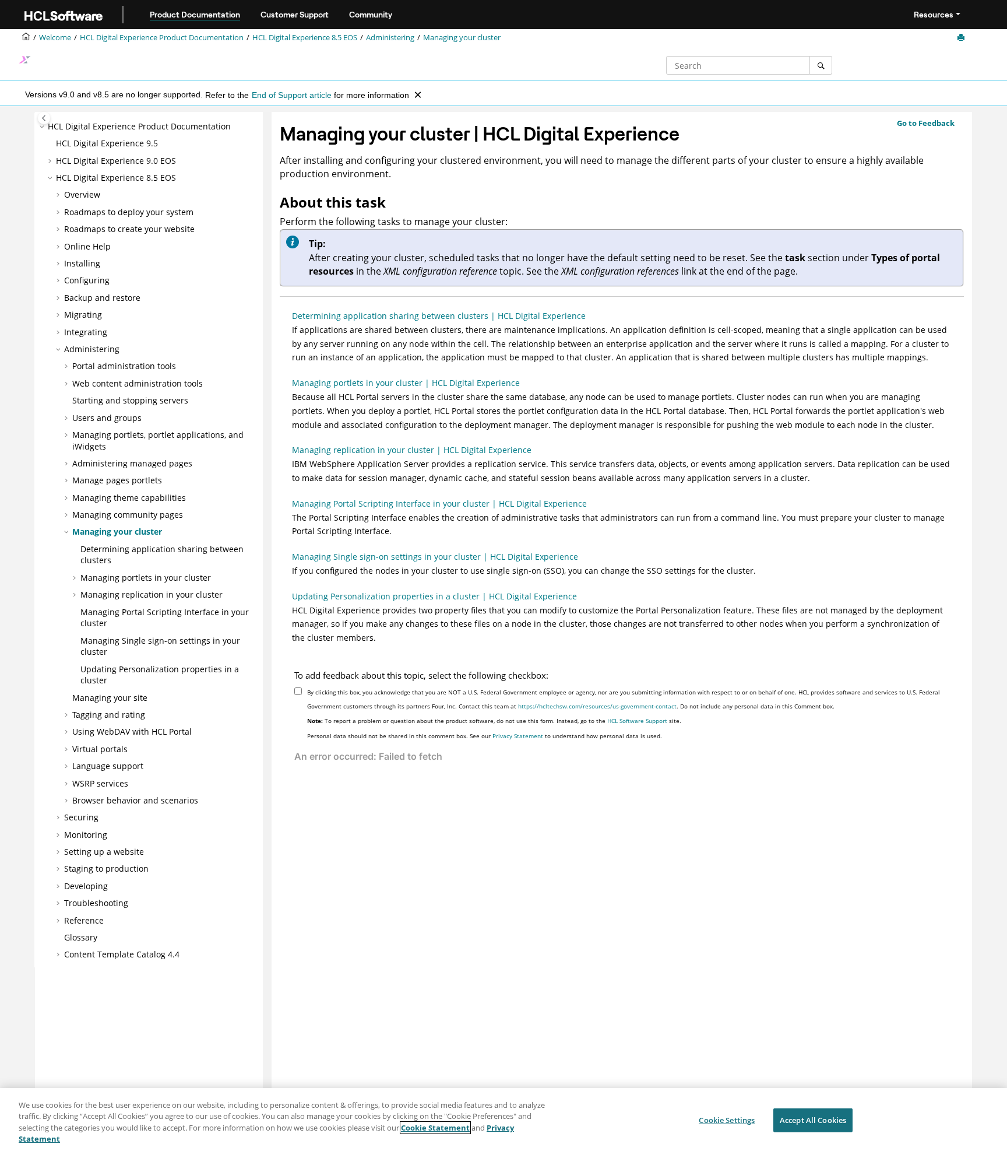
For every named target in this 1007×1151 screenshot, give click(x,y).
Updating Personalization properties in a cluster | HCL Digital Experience (434, 596)
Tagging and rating (108, 714)
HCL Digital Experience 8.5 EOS (304, 38)
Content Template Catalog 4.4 (121, 954)
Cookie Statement (435, 1127)
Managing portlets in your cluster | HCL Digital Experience (406, 382)
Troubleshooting (96, 902)
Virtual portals (100, 749)
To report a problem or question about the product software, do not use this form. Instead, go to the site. (494, 721)
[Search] (820, 65)
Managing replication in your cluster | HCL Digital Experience (411, 449)
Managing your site (109, 697)
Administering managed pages (132, 463)
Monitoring (85, 834)
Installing (82, 263)
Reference (84, 920)
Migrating (83, 314)
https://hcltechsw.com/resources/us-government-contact (597, 706)
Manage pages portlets (117, 480)
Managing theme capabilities (129, 497)
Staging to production (106, 868)
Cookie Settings (727, 1120)
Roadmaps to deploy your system (128, 211)
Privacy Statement (517, 736)
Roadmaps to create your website (129, 228)
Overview (82, 194)
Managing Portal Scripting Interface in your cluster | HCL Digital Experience (439, 503)
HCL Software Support (637, 721)
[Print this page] (962, 37)
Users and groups (107, 417)
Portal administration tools (124, 365)
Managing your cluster (462, 38)
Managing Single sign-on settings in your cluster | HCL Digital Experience (435, 556)
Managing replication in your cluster (151, 594)
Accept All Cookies (813, 1120)
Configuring (87, 280)
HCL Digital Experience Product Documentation (162, 38)
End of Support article (292, 95)
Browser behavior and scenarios (135, 800)
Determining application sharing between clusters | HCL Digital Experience (439, 315)
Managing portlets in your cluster (145, 577)
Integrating (85, 332)
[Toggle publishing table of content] (44, 118)
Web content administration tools (137, 383)
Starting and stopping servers (130, 400)
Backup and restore (102, 297)
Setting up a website (104, 851)
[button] (43, 126)
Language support (107, 765)
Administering (390, 38)
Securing (81, 817)
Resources (933, 14)
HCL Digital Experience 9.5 (107, 143)
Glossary (80, 937)
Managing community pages (127, 514)
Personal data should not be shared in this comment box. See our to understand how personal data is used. (484, 736)
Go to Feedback (926, 123)
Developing (86, 886)
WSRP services (100, 783)
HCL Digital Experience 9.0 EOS (116, 160)
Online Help (87, 246)
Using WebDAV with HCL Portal (132, 731)
